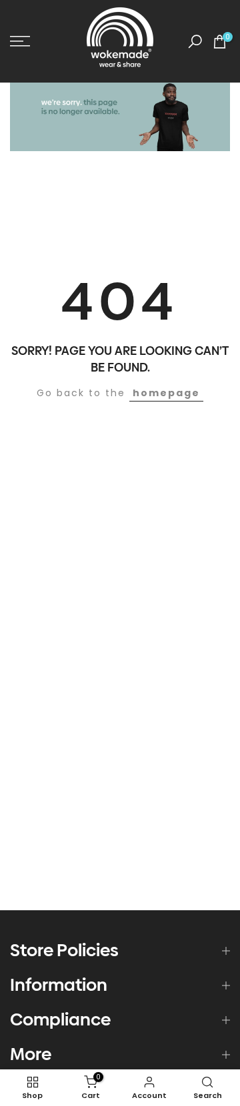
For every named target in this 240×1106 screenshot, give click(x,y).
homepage (166, 393)
